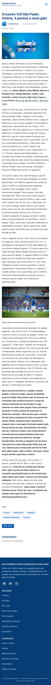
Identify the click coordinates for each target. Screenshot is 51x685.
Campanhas (7, 632)
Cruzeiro (6, 512)
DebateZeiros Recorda (11, 621)
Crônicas (5, 595)
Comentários (7, 664)
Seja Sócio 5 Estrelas (10, 659)
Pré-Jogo (5, 601)
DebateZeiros (18, 512)
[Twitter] (10, 583)
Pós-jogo (8, 526)
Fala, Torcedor (7, 616)
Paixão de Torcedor (9, 611)
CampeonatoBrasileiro (11, 517)
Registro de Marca (9, 653)
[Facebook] (4, 583)
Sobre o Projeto (8, 643)
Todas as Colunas (9, 669)
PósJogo (26, 517)
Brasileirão (31, 512)
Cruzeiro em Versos (10, 626)
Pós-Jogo (6, 606)
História (5, 648)
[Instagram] (16, 583)
